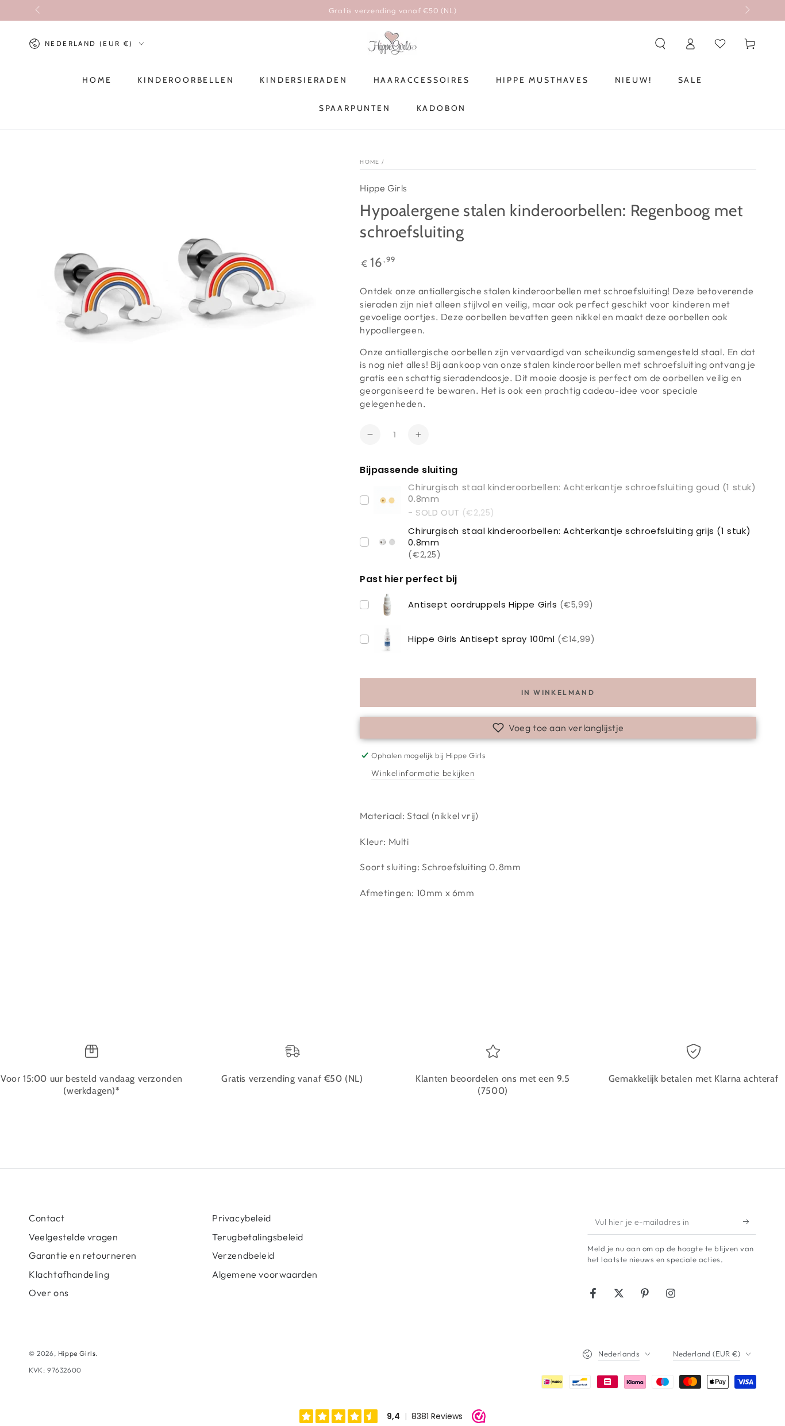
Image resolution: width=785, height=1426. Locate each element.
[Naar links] (38, 10)
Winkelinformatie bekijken (423, 773)
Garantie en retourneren (83, 1255)
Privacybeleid (241, 1218)
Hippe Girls (383, 188)
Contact (46, 1218)
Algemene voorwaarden (265, 1274)
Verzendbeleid (243, 1255)
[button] (660, 43)
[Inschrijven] (749, 1221)
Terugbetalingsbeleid (257, 1237)
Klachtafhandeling (69, 1274)
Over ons (49, 1292)
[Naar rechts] (746, 10)
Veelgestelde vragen (73, 1237)
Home (369, 162)
